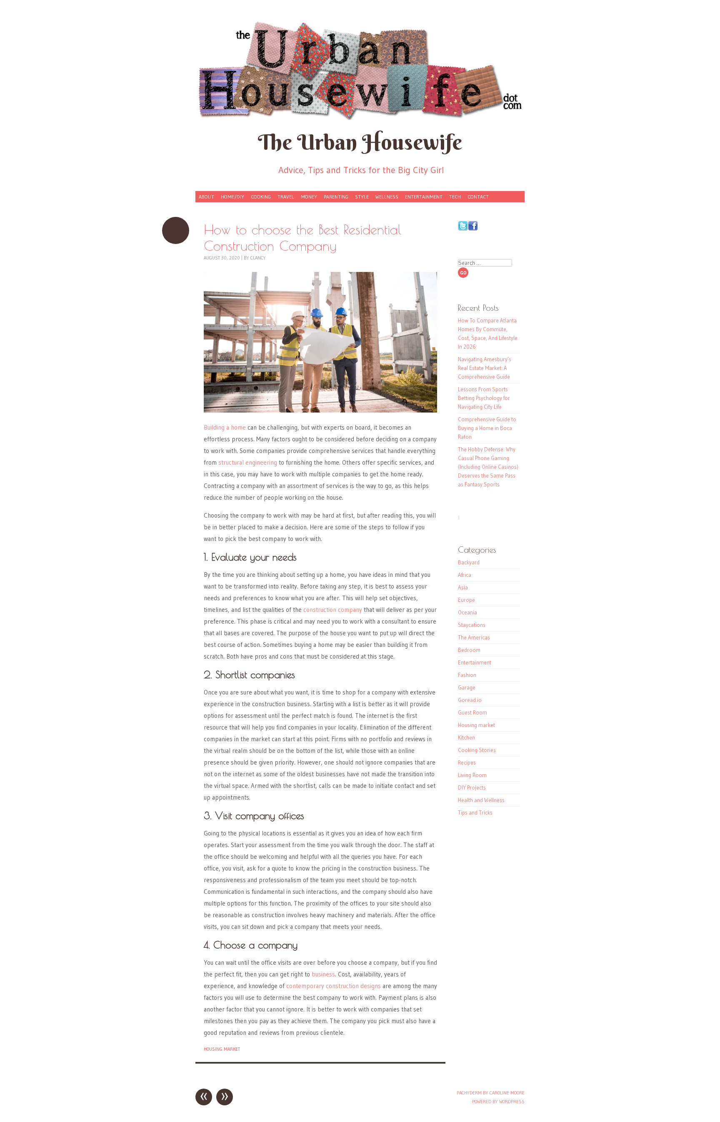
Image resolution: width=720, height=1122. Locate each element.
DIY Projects (472, 787)
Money (309, 197)
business (323, 974)
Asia (463, 587)
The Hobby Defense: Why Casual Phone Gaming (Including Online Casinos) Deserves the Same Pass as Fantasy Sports (488, 467)
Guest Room (472, 712)
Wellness (386, 197)
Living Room (472, 775)
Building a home (225, 427)
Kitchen (466, 737)
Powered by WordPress (498, 1101)
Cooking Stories (477, 750)
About (206, 197)
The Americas (474, 637)
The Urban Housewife (360, 142)
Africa (464, 574)
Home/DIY (232, 197)
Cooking (261, 197)
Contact (478, 197)
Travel (286, 197)
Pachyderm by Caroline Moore (491, 1093)
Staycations (471, 624)
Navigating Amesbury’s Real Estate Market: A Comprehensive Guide (484, 368)
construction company (332, 610)
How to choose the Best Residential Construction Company (175, 230)
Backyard (469, 562)
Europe (466, 599)
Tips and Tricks (475, 812)
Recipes (467, 762)
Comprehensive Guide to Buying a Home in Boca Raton (487, 428)
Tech (455, 197)
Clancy (258, 258)
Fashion (467, 675)
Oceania (467, 612)
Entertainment (423, 197)
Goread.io (470, 700)
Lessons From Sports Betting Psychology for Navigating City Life (484, 398)
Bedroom (469, 650)
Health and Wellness (481, 800)
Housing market (222, 1049)
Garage (466, 687)
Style (362, 197)
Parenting (336, 197)
